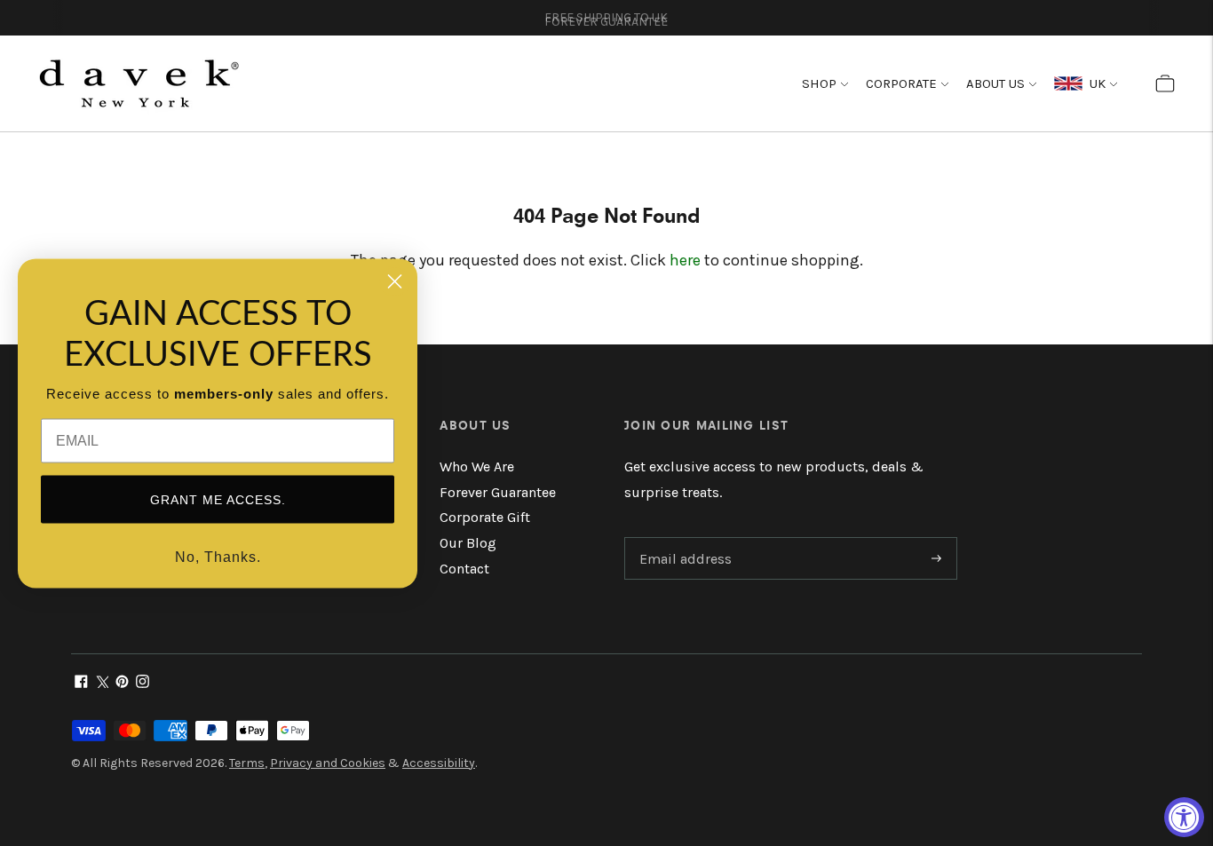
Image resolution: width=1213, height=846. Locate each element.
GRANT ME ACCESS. (218, 499)
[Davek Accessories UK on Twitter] (101, 683)
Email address (683, 538)
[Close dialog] (394, 280)
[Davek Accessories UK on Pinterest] (122, 683)
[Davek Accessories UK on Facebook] (81, 683)
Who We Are (477, 466)
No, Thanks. (218, 556)
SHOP (819, 83)
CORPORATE (901, 83)
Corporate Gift (485, 517)
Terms (247, 763)
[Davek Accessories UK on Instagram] (142, 683)
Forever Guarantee (498, 492)
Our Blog (468, 542)
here (685, 260)
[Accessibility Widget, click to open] (1184, 817)
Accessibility (438, 763)
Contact (464, 568)
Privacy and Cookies (327, 763)
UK (1094, 83)
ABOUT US (995, 83)
